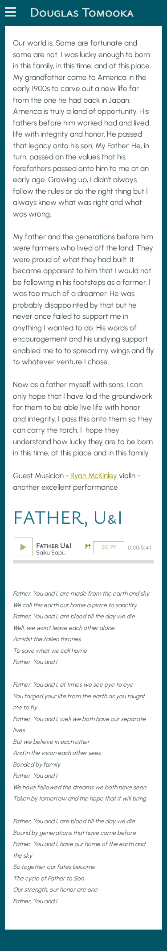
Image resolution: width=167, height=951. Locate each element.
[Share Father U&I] (89, 547)
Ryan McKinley (93, 475)
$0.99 (109, 547)
